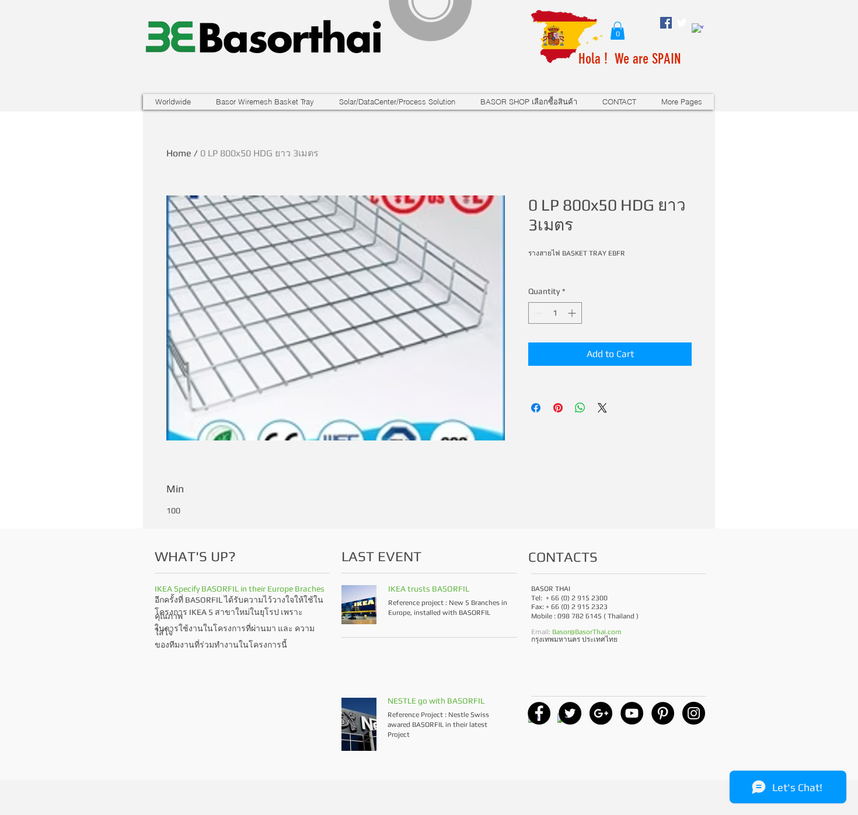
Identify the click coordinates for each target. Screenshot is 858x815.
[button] (617, 31)
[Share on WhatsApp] (580, 408)
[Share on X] (602, 408)
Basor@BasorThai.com (587, 632)
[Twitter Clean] (682, 23)
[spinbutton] (555, 313)
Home (178, 153)
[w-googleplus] (697, 29)
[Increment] (573, 313)
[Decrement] (537, 313)
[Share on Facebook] (536, 408)
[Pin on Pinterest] (558, 408)
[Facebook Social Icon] (666, 23)
